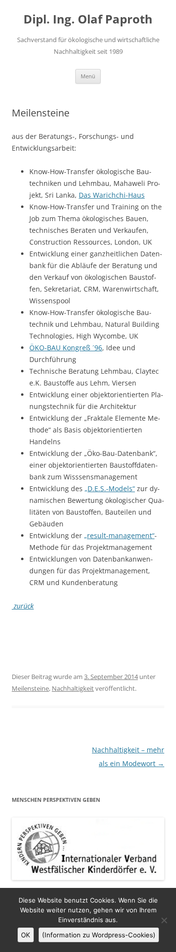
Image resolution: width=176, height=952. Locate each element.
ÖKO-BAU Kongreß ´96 (65, 347)
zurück (23, 606)
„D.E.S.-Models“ (110, 488)
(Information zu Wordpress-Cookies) (98, 935)
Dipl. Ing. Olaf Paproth (88, 19)
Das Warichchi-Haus (112, 195)
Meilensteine (30, 688)
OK (25, 935)
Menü (88, 76)
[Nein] (164, 920)
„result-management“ (119, 535)
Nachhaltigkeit (73, 688)
